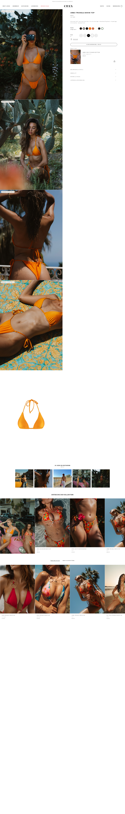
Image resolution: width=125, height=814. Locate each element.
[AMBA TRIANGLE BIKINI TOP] (87, 589)
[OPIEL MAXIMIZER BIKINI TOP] (52, 522)
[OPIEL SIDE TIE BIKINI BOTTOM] (87, 522)
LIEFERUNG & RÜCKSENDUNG (77, 80)
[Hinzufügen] (114, 61)
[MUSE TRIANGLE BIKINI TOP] (17, 589)
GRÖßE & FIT (73, 73)
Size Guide (75, 39)
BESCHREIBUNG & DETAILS (76, 69)
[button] (15, 6)
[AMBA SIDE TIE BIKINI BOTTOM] (75, 57)
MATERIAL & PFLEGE (75, 76)
